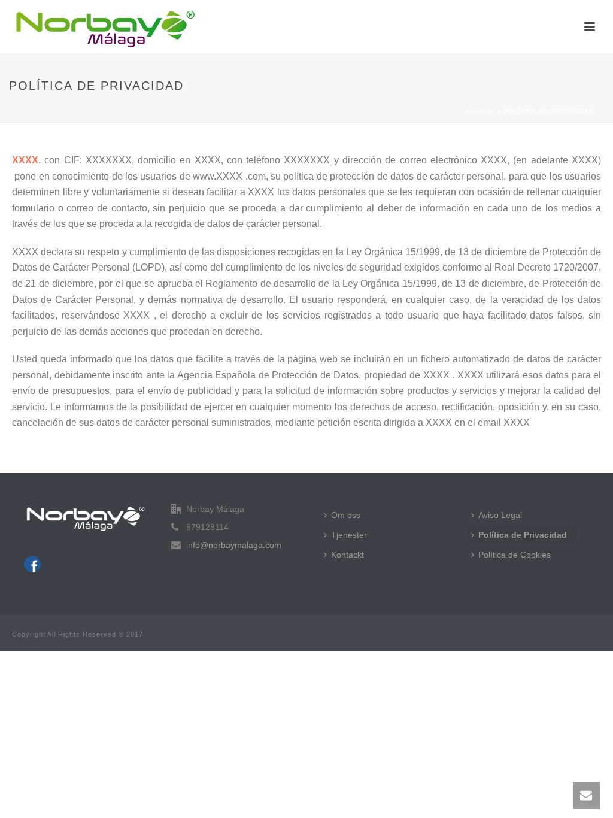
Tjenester (349, 535)
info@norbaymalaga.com (233, 545)
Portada (478, 111)
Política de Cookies (514, 554)
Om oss (345, 515)
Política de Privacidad (522, 535)
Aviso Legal (500, 515)
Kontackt (347, 554)
